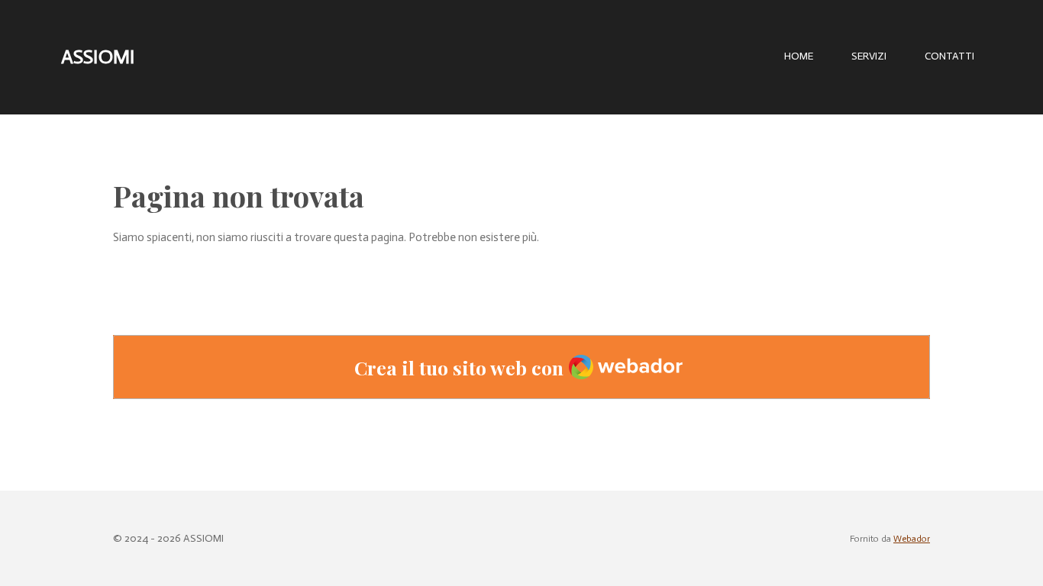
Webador (911, 538)
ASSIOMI (98, 57)
